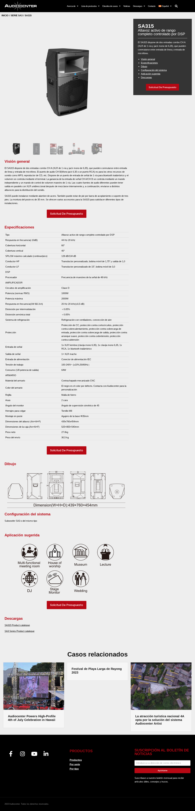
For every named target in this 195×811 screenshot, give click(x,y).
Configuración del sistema (154, 70)
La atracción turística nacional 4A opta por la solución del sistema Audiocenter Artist (159, 720)
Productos (76, 760)
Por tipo (74, 769)
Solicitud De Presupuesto (66, 213)
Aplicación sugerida (150, 73)
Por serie (75, 764)
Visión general (148, 59)
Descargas (137, 6)
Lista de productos (89, 6)
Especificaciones (149, 63)
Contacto (152, 6)
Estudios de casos (110, 6)
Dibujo (144, 66)
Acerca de (71, 6)
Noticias (126, 6)
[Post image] (33, 686)
